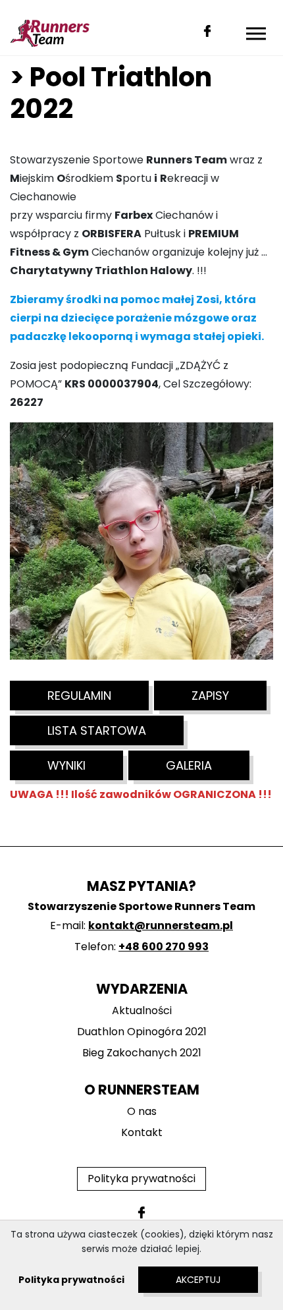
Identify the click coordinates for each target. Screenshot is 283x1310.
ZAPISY (210, 695)
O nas (142, 1111)
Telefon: (141, 946)
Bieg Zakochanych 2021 (141, 1052)
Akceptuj (198, 1279)
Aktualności (142, 1010)
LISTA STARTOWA (96, 730)
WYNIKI (66, 765)
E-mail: (141, 925)
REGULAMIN (79, 695)
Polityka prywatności (141, 1178)
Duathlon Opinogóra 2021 (142, 1031)
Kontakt (142, 1132)
